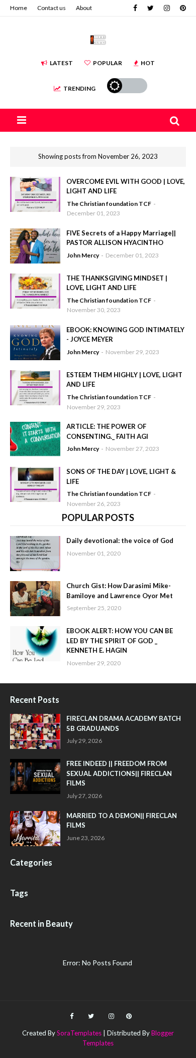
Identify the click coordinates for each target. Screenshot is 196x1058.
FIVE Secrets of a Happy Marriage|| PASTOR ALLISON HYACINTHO (121, 238)
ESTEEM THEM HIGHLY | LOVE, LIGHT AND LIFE (124, 380)
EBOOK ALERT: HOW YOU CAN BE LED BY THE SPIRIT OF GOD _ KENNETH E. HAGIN (119, 640)
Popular (107, 63)
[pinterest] (181, 8)
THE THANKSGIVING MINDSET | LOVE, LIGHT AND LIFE (116, 283)
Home (18, 8)
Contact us (51, 8)
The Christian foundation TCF (109, 203)
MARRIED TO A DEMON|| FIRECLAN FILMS (121, 821)
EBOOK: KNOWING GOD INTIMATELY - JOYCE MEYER (125, 335)
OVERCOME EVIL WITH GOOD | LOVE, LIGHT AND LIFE (125, 186)
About (84, 8)
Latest (61, 63)
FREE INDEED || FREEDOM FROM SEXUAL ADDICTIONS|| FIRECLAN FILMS (119, 773)
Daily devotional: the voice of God (119, 541)
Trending (79, 88)
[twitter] (150, 8)
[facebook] (135, 8)
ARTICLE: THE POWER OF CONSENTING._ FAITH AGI (107, 431)
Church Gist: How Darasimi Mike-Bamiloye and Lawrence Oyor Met (119, 591)
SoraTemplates (79, 1033)
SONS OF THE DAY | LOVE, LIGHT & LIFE (121, 476)
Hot (148, 63)
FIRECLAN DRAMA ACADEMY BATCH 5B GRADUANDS (123, 723)
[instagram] (166, 8)
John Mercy (83, 255)
